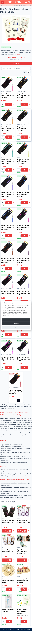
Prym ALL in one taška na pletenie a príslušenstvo (22, 551)
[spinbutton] (3, 104)
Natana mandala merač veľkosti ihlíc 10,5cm (8, 580)
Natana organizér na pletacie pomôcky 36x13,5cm (23, 580)
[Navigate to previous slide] (1, 29)
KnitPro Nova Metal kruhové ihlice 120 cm (8, 522)
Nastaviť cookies (25, 629)
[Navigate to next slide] (31, 29)
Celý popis (17, 54)
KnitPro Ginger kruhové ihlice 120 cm (7, 551)
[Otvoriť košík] (29, 2)
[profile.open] (26, 2)
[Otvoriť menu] (2, 2)
